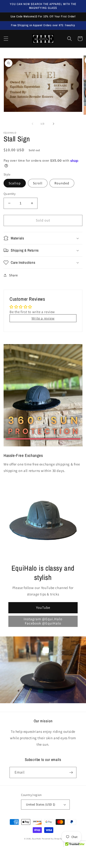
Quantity (10, 194)
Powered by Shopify (52, 838)
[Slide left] (32, 124)
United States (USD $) (40, 804)
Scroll (38, 183)
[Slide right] (53, 124)
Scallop (15, 183)
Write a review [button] (43, 318)
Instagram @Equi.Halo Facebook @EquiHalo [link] (43, 621)
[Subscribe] (71, 772)
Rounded (61, 183)
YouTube (43, 607)
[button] (6, 38)
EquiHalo (36, 838)
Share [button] (13, 275)
